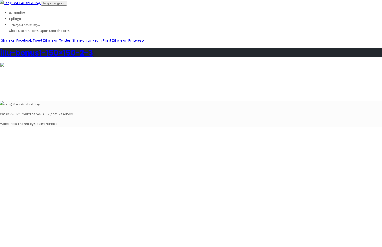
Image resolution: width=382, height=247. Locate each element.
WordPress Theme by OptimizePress (28, 123)
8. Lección (17, 12)
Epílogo (15, 18)
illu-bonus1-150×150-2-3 (46, 52)
